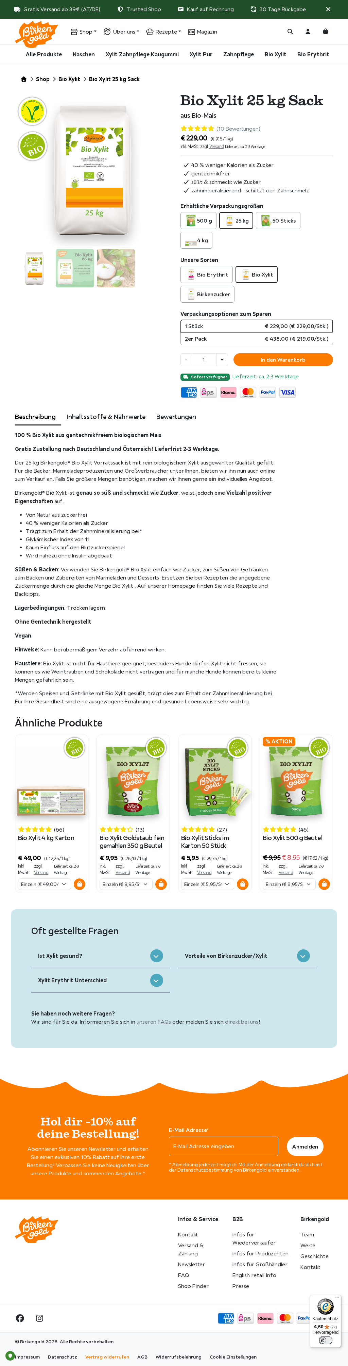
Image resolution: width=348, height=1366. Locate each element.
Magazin (207, 32)
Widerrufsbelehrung (179, 1357)
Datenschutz (62, 1357)
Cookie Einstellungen (233, 1357)
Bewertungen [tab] (176, 417)
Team (307, 1234)
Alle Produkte (44, 54)
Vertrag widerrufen (107, 1357)
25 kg (242, 220)
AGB (142, 1357)
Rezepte (166, 32)
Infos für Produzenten (260, 1253)
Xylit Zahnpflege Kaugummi (142, 54)
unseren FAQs (154, 1022)
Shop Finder (193, 1286)
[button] (328, 9)
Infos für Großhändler (260, 1264)
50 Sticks (284, 220)
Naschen (84, 54)
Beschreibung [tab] (35, 417)
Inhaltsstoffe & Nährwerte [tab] (106, 417)
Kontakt (188, 1234)
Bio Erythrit (313, 54)
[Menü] (337, 1299)
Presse (240, 1286)
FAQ (183, 1275)
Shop (86, 32)
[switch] (325, 1340)
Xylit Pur (201, 54)
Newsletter (191, 1264)
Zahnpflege (238, 54)
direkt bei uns (242, 1022)
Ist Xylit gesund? (60, 955)
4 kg (202, 240)
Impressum (27, 1357)
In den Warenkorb (283, 359)
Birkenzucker (213, 294)
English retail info (254, 1275)
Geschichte (314, 1256)
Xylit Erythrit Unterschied (72, 980)
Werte (307, 1245)
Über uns (124, 32)
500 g (204, 220)
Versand (216, 146)
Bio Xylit (275, 54)
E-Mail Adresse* (189, 1129)
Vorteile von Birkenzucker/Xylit (226, 955)
